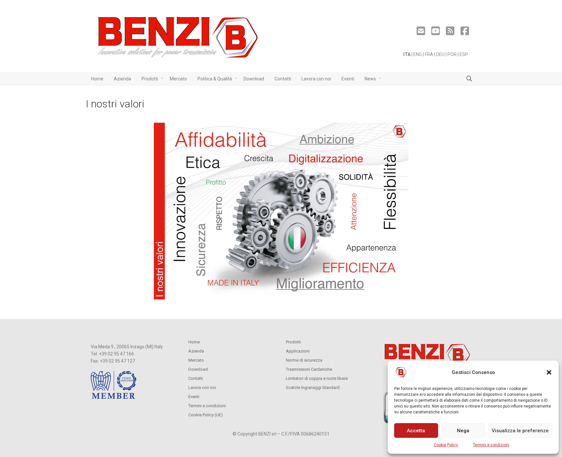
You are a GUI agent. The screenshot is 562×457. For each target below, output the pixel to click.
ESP (464, 54)
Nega (463, 431)
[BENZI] (178, 39)
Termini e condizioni (491, 445)
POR (452, 54)
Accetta (416, 431)
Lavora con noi (202, 387)
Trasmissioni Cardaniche (309, 369)
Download (198, 369)
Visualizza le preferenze (520, 431)
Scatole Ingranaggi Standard (313, 387)
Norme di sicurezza (304, 360)
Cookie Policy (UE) (205, 414)
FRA (429, 54)
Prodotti (293, 341)
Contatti (195, 378)
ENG (417, 54)
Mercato (196, 360)
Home (194, 341)
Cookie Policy (446, 445)
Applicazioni (298, 351)
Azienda (196, 351)
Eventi (193, 396)
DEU (440, 54)
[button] (549, 372)
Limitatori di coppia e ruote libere (317, 378)
